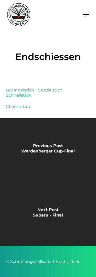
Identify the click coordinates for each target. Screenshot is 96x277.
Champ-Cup (18, 106)
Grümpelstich (20, 90)
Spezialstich (50, 90)
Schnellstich (18, 95)
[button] (86, 14)
